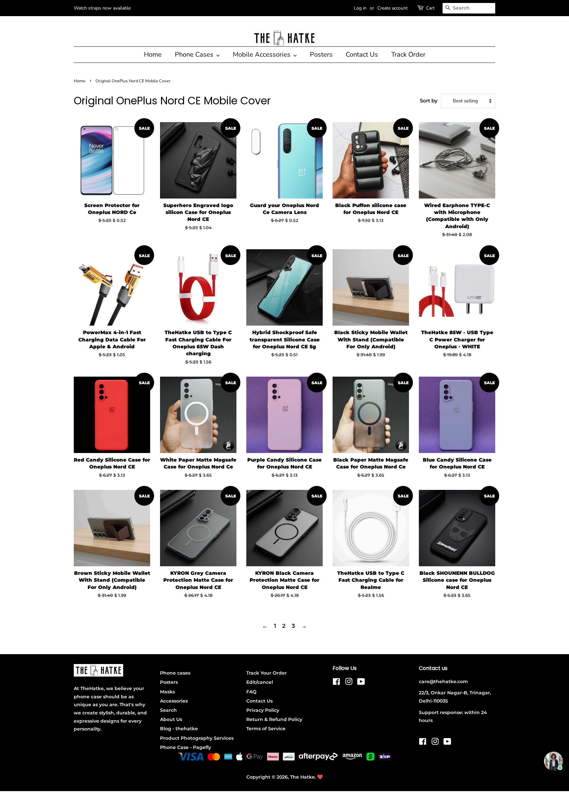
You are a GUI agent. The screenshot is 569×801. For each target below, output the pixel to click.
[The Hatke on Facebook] (336, 683)
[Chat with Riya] (553, 761)
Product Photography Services (196, 738)
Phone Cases (195, 54)
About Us (171, 719)
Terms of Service (265, 729)
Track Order (408, 54)
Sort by (429, 100)
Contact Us (362, 54)
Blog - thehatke (179, 729)
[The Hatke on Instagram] (348, 683)
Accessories (174, 701)
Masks (167, 692)
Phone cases (175, 673)
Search (168, 710)
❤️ (320, 777)
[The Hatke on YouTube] (361, 683)
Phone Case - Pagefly (185, 747)
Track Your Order (266, 673)
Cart (430, 8)
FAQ (251, 692)
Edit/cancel (259, 682)
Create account (392, 8)
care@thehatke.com (443, 681)
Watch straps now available (102, 8)
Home (153, 54)
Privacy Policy (262, 710)
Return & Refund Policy (274, 719)
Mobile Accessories (262, 54)
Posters (321, 54)
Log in (360, 8)
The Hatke (302, 777)
